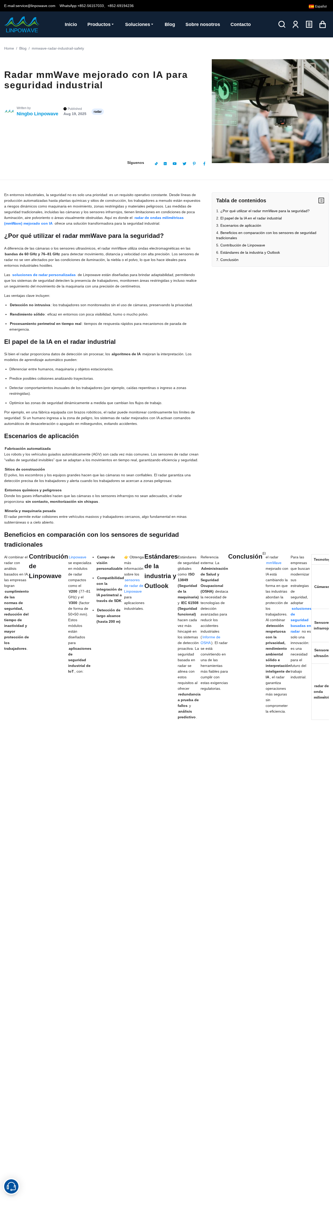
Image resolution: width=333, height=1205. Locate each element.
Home (9, 48)
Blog (23, 48)
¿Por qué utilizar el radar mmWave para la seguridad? (265, 211)
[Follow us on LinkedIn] (165, 163)
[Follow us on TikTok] (156, 163)
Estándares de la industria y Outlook (250, 252)
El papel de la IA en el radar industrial (251, 218)
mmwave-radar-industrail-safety (58, 48)
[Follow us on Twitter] (184, 163)
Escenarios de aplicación (240, 225)
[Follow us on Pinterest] (194, 163)
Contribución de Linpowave (242, 245)
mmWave (273, 563)
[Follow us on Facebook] (204, 163)
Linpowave (77, 557)
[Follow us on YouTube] (174, 163)
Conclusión (229, 260)
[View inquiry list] (309, 24)
